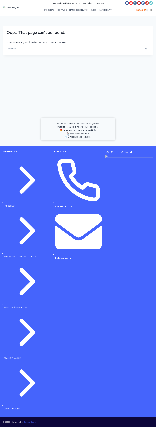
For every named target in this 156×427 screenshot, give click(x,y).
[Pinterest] (139, 3)
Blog (94, 10)
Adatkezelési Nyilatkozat (16, 307)
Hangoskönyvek (78, 10)
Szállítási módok (12, 358)
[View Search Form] (151, 10)
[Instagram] (135, 3)
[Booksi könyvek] (13, 10)
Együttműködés (12, 409)
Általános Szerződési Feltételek (20, 256)
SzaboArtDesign (30, 422)
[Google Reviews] (147, 3)
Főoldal (49, 10)
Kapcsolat (105, 10)
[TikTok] (151, 3)
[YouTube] (131, 3)
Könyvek (62, 10)
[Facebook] (127, 3)
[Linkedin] (143, 3)
